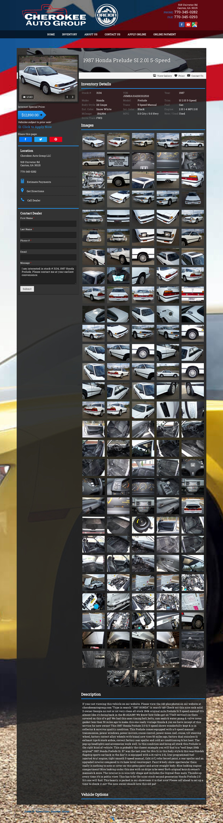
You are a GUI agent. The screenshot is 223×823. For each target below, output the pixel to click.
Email (23, 251)
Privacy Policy (42, 811)
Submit (27, 288)
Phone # (25, 240)
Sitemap (65, 811)
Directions (56, 811)
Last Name (27, 229)
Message (25, 263)
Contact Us (29, 811)
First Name (27, 218)
